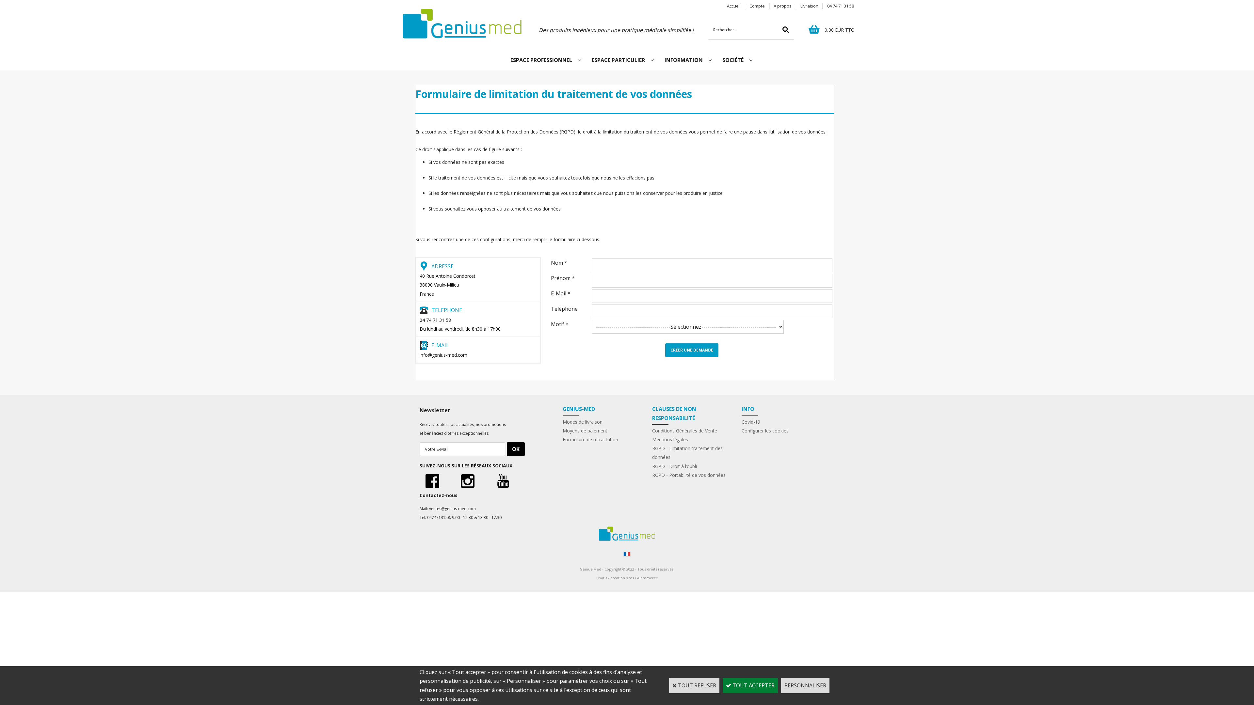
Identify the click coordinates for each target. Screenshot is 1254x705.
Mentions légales (670, 439)
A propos (783, 6)
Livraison (809, 6)
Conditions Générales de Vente (684, 431)
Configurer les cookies (765, 431)
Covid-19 (751, 422)
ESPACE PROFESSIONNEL (541, 60)
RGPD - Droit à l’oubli (674, 466)
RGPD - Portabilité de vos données (689, 475)
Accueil (734, 6)
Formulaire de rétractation (590, 439)
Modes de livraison (583, 422)
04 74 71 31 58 (840, 6)
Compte (757, 6)
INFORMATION (684, 60)
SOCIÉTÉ (733, 60)
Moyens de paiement (585, 431)
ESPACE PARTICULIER (618, 60)
